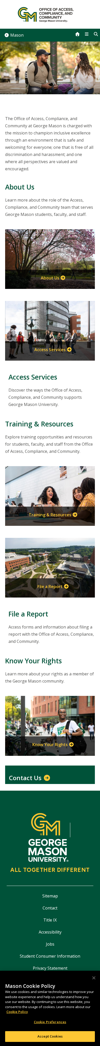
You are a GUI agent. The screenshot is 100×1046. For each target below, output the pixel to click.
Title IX (50, 920)
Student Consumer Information (50, 956)
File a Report (50, 586)
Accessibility (50, 932)
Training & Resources (50, 515)
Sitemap (50, 896)
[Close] (93, 978)
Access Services (50, 349)
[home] (77, 34)
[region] (50, 1008)
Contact (50, 908)
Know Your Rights (50, 744)
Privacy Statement (50, 968)
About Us (50, 278)
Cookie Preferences (50, 1022)
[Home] (50, 14)
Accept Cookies (50, 1036)
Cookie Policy (17, 1011)
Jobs (50, 944)
